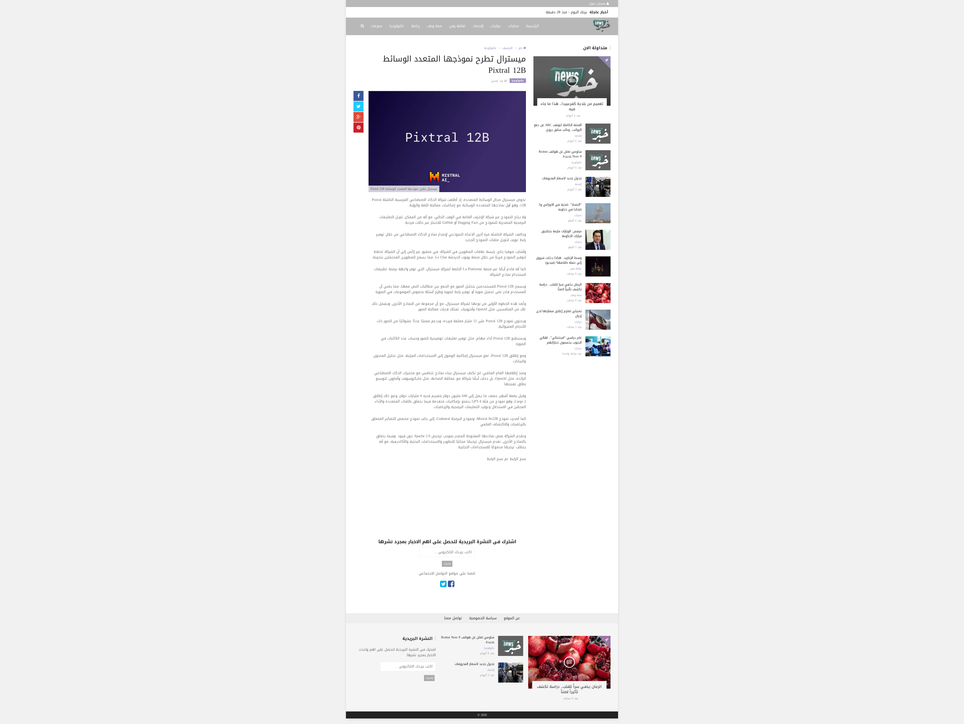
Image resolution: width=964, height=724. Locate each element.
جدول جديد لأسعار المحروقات (562, 178)
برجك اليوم (579, 12)
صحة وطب (434, 26)
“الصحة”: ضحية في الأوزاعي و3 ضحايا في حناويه (560, 206)
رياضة (415, 26)
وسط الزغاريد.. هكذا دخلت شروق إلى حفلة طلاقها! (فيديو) (559, 260)
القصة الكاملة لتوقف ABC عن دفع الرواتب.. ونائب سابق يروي (558, 127)
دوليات (496, 26)
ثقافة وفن (457, 26)
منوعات (376, 26)
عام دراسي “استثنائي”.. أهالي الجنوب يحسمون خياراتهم (560, 340)
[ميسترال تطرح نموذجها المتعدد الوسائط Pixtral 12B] (447, 142)
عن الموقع (512, 618)
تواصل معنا (453, 618)
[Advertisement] (447, 503)
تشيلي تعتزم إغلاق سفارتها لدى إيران (559, 313)
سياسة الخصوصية (483, 618)
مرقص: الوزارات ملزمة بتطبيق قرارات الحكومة (561, 233)
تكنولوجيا (396, 26)
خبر (521, 48)
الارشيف (507, 48)
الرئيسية (532, 26)
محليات (513, 26)
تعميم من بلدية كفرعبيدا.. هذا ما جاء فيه (571, 106)
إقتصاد (478, 26)
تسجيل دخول (598, 3)
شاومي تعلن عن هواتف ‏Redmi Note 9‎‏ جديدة (560, 153)
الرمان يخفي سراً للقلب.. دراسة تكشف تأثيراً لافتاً (560, 286)
